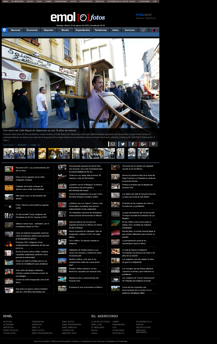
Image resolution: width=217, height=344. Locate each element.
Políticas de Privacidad (60, 341)
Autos (73, 1)
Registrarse (150, 18)
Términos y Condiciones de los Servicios (88, 341)
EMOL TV (36, 327)
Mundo (65, 30)
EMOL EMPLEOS (69, 327)
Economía (32, 30)
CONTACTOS (68, 330)
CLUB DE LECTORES (100, 322)
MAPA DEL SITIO (69, 333)
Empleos (100, 1)
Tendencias (101, 30)
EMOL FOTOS (38, 330)
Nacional (15, 30)
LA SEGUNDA (118, 330)
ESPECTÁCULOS (10, 330)
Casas (132, 1)
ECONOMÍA (8, 324)
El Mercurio (18, 1)
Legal (39, 1)
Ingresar (140, 18)
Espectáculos (83, 30)
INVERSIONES (118, 324)
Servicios (130, 30)
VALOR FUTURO (143, 327)
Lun (154, 1)
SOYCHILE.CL (118, 333)
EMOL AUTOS (68, 322)
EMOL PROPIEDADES (71, 324)
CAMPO (115, 322)
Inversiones (61, 1)
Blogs (30, 1)
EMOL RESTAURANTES (42, 333)
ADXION (139, 324)
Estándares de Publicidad (116, 341)
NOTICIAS (7, 322)
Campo (48, 1)
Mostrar (80, 7)
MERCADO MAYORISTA (141, 331)
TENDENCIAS (38, 322)
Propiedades (86, 1)
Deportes (48, 30)
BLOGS (94, 330)
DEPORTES (8, 327)
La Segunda (144, 1)
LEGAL (94, 333)
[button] (155, 42)
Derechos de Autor (42, 341)
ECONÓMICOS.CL (144, 322)
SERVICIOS (37, 324)
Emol (5, 1)
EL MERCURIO (97, 327)
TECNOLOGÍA (9, 333)
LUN (114, 327)
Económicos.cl (114, 1)
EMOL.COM (96, 324)
